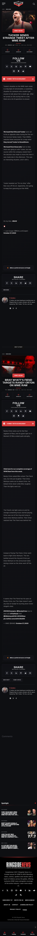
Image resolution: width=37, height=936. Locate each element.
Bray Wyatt (6, 679)
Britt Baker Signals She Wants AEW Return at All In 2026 (10, 825)
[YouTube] (30, 66)
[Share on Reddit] (25, 283)
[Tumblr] (25, 890)
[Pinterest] (25, 66)
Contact (15, 904)
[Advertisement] (16, 206)
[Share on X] (11, 283)
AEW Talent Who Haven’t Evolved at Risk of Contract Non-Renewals (10, 836)
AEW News (4, 809)
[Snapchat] (18, 71)
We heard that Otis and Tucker (14, 132)
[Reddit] (23, 71)
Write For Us (18, 900)
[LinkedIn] (21, 66)
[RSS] (21, 895)
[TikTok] (16, 895)
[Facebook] (7, 66)
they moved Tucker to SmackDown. (16, 142)
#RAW (14, 221)
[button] (34, 4)
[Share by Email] (30, 283)
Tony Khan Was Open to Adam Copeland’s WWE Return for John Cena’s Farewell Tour (9, 813)
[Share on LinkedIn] (16, 283)
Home (3, 9)
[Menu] (4, 3)
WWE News (8, 9)
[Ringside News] (18, 4)
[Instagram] (14, 71)
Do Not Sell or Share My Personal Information (18, 919)
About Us (7, 904)
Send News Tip (7, 900)
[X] (11, 66)
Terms (25, 910)
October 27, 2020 (10, 233)
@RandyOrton (22, 611)
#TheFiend (14, 614)
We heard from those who (13, 147)
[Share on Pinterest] (21, 283)
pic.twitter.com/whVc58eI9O (14, 619)
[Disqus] (18, 763)
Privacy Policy (15, 909)
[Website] (10, 308)
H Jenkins (9, 45)
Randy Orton (17, 679)
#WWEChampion (10, 611)
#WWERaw (21, 616)
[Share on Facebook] (7, 283)
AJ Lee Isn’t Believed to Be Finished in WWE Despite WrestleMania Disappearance (10, 847)
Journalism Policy (26, 904)
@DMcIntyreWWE (10, 616)
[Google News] (16, 66)
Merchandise (30, 900)
